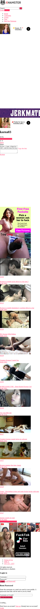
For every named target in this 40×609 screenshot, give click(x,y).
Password (3, 579)
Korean (2, 154)
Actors (6, 17)
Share (2, 142)
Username (3, 577)
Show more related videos (8, 521)
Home (6, 14)
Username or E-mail (6, 595)
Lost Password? (10, 581)
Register (7, 10)
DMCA (6, 562)
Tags (5, 19)
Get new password (6, 597)
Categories (7, 15)
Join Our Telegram (10, 21)
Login (2, 10)
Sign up (18, 606)
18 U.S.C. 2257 (9, 564)
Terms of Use (8, 560)
